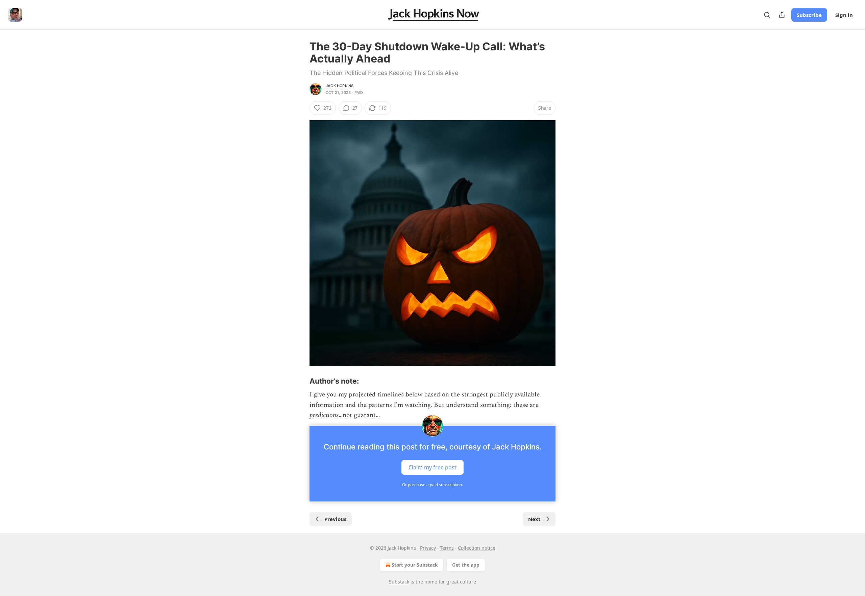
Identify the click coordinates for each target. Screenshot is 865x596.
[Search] (767, 15)
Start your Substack (415, 565)
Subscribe (809, 14)
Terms (447, 548)
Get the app (465, 565)
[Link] (300, 380)
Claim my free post (432, 467)
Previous (335, 519)
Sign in (844, 14)
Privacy (428, 548)
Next (534, 519)
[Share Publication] (782, 15)
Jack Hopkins (339, 85)
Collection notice (476, 548)
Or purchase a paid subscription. (432, 485)
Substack (399, 581)
